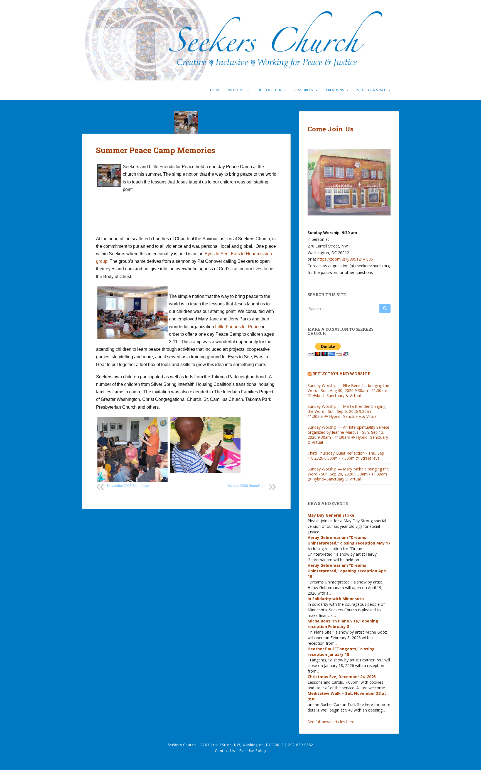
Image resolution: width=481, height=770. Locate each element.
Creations (335, 90)
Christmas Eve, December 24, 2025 (342, 676)
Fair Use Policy (252, 750)
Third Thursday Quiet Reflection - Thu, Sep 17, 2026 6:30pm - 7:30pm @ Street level (346, 455)
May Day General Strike (331, 515)
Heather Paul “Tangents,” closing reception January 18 (341, 651)
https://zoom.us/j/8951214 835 (345, 259)
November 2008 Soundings (128, 486)
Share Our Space (371, 90)
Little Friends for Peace (238, 326)
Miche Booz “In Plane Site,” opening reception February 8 (343, 623)
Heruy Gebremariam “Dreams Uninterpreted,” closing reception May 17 (349, 540)
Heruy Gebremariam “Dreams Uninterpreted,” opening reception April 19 (347, 571)
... (321, 531)
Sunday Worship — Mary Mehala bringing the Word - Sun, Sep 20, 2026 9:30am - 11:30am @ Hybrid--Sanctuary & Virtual (348, 474)
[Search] (385, 308)
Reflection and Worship (341, 373)
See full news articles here (331, 721)
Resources (304, 90)
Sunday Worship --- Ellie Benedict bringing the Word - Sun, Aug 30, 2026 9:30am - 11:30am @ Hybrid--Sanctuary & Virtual (348, 390)
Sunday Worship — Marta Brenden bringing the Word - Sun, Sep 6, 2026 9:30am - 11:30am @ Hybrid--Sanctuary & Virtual (347, 411)
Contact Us (225, 750)
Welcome (236, 90)
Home (215, 90)
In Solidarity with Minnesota (336, 598)
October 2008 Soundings (246, 486)
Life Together (269, 90)
